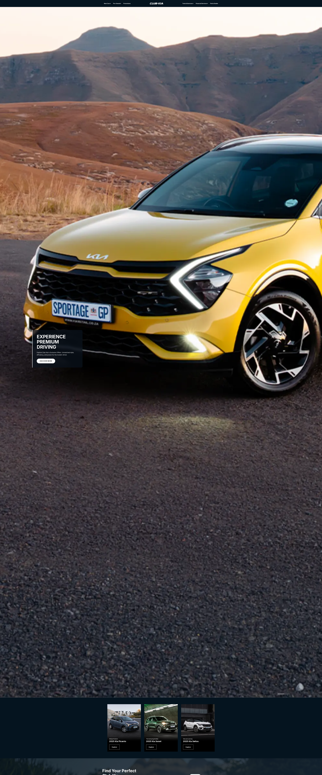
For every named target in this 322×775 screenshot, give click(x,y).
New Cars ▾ (107, 3)
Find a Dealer (214, 3)
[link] (114, 747)
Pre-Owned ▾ (117, 3)
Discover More (46, 361)
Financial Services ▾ (202, 3)
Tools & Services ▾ (187, 3)
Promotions (127, 3)
